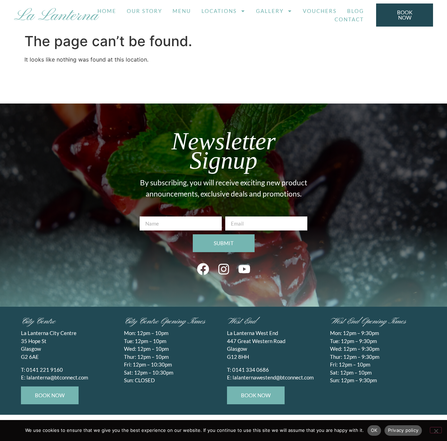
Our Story (144, 11)
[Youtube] (244, 269)
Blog (355, 11)
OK (374, 430)
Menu (182, 11)
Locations (219, 11)
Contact (349, 19)
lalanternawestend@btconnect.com (273, 377)
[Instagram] (223, 269)
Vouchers (320, 11)
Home (106, 11)
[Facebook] (203, 269)
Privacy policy (403, 430)
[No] (436, 430)
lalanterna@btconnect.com (57, 377)
